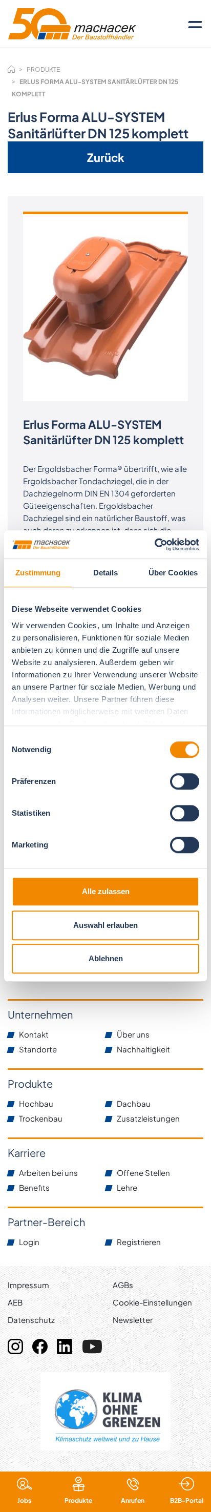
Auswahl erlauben (105, 925)
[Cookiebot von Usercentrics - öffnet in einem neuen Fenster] (154, 544)
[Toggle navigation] (195, 24)
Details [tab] (105, 572)
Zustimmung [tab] (38, 572)
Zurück (105, 157)
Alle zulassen (106, 891)
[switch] (184, 781)
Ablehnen (106, 958)
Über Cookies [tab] (173, 572)
